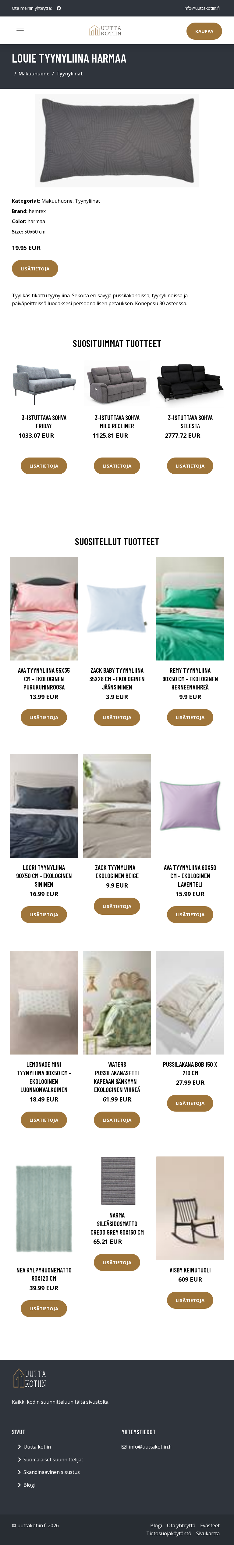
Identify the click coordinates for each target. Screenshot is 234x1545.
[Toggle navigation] (20, 30)
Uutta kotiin (37, 1446)
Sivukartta (208, 1533)
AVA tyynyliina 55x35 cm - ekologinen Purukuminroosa (44, 678)
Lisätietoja (35, 269)
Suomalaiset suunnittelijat (53, 1459)
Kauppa (204, 31)
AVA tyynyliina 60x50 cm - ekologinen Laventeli (190, 875)
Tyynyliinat (69, 73)
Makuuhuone (34, 73)
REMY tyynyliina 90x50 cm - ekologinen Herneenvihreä (190, 678)
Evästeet (210, 1525)
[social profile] (58, 8)
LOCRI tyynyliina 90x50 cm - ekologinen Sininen (44, 875)
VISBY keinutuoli (190, 1270)
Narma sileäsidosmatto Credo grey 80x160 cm (117, 1223)
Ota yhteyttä (181, 1525)
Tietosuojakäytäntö (168, 1533)
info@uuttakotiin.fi (202, 8)
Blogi (29, 1485)
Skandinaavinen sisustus (51, 1472)
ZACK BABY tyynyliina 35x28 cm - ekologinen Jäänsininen (117, 678)
